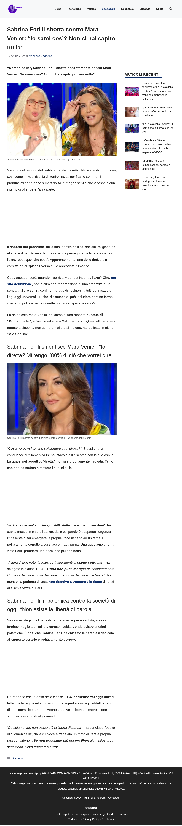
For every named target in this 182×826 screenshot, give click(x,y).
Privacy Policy (91, 819)
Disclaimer (108, 819)
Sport (159, 8)
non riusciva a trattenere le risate (75, 582)
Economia (127, 8)
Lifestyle (145, 8)
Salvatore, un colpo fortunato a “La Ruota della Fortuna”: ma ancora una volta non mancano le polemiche (157, 91)
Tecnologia (74, 8)
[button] (170, 9)
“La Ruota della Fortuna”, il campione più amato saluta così (157, 127)
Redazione (74, 819)
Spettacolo (108, 8)
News (57, 8)
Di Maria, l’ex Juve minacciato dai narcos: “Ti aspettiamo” (157, 164)
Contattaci (114, 797)
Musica (91, 8)
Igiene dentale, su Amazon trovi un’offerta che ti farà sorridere (157, 111)
